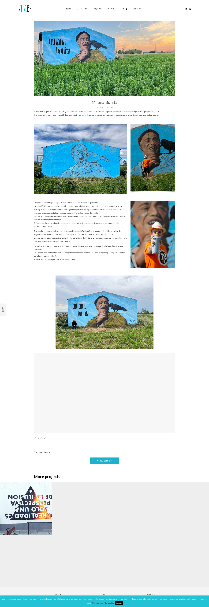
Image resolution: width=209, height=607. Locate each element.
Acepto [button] (119, 603)
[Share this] (35, 438)
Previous (40, 158)
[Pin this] (45, 438)
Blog (125, 9)
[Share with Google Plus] (42, 438)
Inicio (68, 9)
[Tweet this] (38, 438)
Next (120, 158)
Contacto (137, 9)
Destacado (82, 9)
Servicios (112, 9)
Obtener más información (103, 603)
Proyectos (97, 9)
